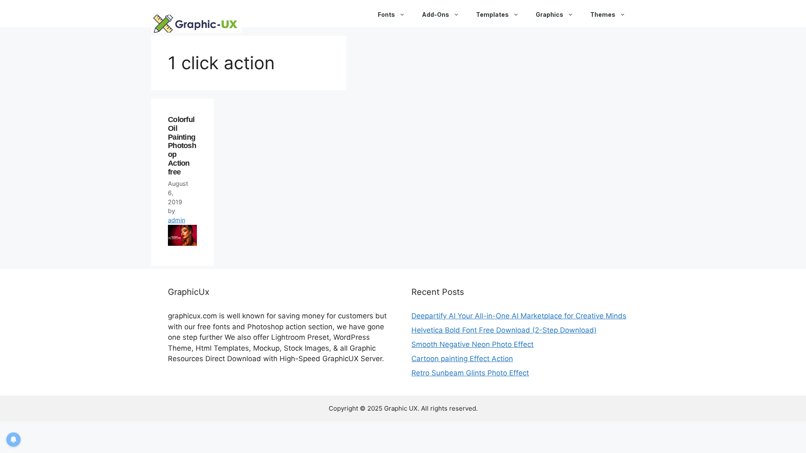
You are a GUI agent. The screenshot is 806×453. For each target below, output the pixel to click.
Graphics (549, 14)
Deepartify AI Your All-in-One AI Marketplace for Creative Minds (518, 316)
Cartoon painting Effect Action (462, 358)
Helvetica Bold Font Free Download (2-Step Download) (504, 330)
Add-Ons (435, 14)
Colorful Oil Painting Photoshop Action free (182, 145)
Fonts (386, 14)
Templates (492, 14)
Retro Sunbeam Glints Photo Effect (470, 373)
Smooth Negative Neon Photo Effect (472, 344)
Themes (602, 14)
